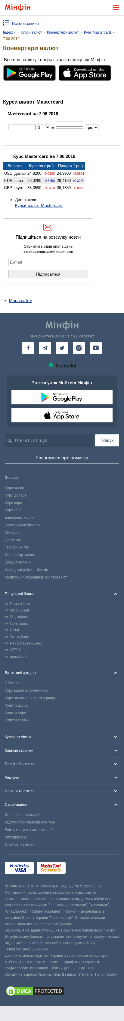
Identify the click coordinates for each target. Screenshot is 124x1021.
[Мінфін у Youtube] (96, 348)
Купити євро (15, 713)
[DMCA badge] (62, 992)
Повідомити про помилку (62, 457)
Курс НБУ (13, 510)
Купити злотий (17, 720)
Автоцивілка (15, 837)
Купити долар (16, 705)
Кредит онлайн (18, 562)
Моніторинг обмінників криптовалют (36, 577)
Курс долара (15, 495)
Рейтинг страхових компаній (29, 830)
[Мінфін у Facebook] (28, 348)
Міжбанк (12, 532)
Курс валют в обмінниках (26, 690)
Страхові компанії (20, 844)
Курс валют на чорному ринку (30, 698)
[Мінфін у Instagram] (79, 348)
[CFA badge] (82, 869)
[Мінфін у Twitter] (62, 348)
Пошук (107, 440)
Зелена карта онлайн (23, 815)
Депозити (13, 540)
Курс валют (14, 488)
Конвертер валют (19, 555)
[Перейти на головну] (17, 7)
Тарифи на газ (17, 547)
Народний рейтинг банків (26, 570)
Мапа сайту (20, 300)
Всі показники (25, 23)
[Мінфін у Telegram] (45, 348)
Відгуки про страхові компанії (30, 822)
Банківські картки (20, 517)
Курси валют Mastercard (39, 205)
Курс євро (13, 503)
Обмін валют (16, 683)
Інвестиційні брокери (23, 525)
